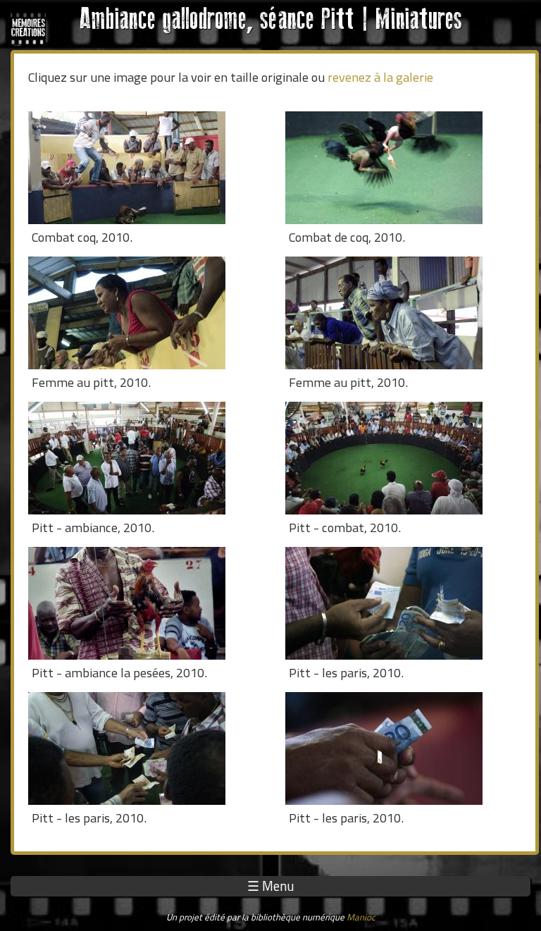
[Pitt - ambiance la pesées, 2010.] (146, 603)
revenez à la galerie (380, 77)
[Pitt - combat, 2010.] (403, 458)
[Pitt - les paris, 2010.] (403, 603)
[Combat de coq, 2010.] (403, 167)
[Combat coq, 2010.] (146, 167)
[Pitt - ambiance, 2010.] (146, 458)
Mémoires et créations (28, 28)
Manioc (361, 917)
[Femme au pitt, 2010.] (146, 313)
